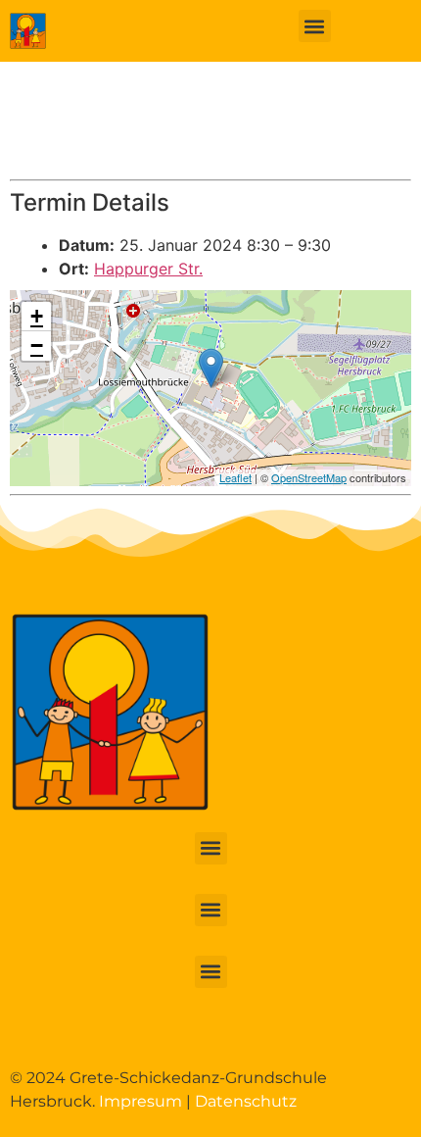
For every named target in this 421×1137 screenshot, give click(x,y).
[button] (315, 26)
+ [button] (36, 316)
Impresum (140, 1101)
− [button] (36, 345)
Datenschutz (246, 1101)
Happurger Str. (148, 268)
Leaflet (235, 477)
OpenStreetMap (309, 477)
